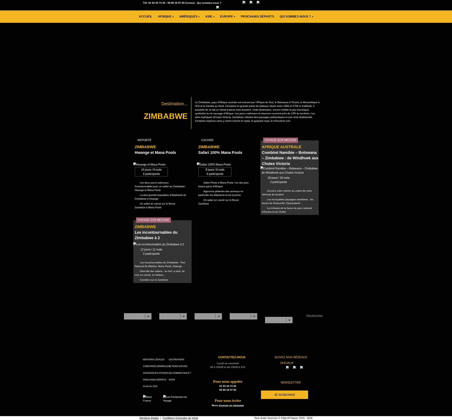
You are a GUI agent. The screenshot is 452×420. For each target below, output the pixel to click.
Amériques (189, 16)
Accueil (145, 16)
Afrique (166, 16)
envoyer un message (231, 405)
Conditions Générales (156, 366)
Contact (190, 2)
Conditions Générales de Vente (180, 417)
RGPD (172, 379)
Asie (210, 16)
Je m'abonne (284, 395)
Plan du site (150, 386)
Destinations (176, 359)
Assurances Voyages (155, 373)
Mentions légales (153, 359)
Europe (227, 16)
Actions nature (178, 366)
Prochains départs (257, 16)
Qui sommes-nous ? (209, 2)
